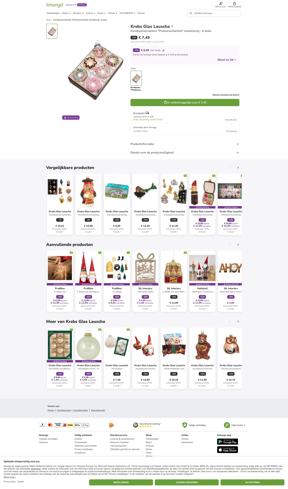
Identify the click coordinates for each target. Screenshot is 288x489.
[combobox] (214, 13)
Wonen (50, 410)
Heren (149, 452)
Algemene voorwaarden (86, 445)
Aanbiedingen (152, 438)
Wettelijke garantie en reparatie (124, 449)
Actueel (184, 438)
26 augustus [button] (139, 113)
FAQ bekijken (231, 131)
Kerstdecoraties (81, 410)
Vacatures (43, 442)
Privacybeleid (81, 442)
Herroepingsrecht (118, 445)
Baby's (149, 442)
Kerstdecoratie (63, 410)
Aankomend (187, 442)
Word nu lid (225, 59)
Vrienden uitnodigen (48, 438)
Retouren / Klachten (119, 442)
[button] (234, 4)
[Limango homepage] (55, 4)
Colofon (78, 438)
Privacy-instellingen (84, 449)
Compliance (80, 452)
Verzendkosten (231, 119)
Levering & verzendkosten (122, 438)
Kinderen (150, 445)
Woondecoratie (98, 410)
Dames (149, 449)
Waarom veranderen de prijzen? (225, 95)
